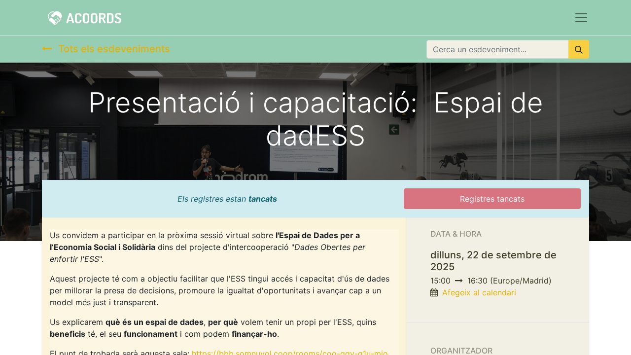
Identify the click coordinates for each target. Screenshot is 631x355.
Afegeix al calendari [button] (479, 292)
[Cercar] (578, 49)
